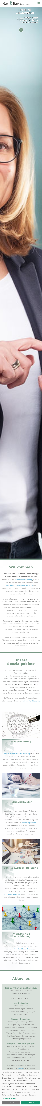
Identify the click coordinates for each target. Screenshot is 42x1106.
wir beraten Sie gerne (31, 701)
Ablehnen (11, 1103)
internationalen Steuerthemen (21, 949)
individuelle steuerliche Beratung (17, 754)
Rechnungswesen (29, 822)
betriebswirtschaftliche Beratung (19, 585)
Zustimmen (30, 1103)
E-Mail (20, 1068)
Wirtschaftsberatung (12, 894)
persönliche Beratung (23, 579)
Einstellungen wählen (9, 1098)
